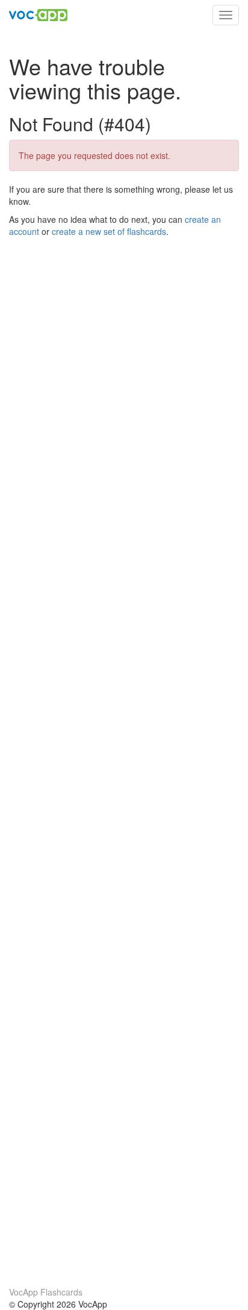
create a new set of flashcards (109, 231)
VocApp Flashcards (45, 1292)
